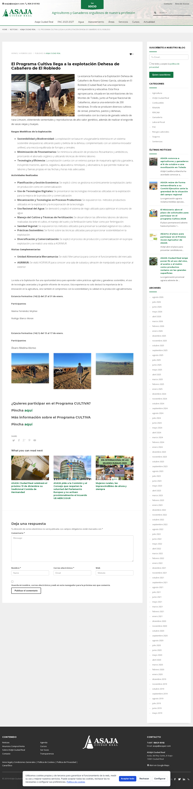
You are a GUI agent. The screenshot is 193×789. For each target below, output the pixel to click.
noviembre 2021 (159, 572)
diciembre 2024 (159, 393)
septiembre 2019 (160, 693)
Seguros (156, 136)
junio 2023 (156, 481)
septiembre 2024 (160, 408)
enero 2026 (157, 331)
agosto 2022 (157, 529)
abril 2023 (156, 490)
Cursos (43, 746)
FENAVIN (156, 107)
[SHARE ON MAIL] (34, 440)
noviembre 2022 (159, 514)
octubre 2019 (158, 688)
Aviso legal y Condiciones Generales (19, 762)
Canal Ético (7, 765)
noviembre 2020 (159, 626)
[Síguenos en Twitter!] (179, 779)
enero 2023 (157, 505)
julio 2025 (156, 360)
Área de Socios (182, 4)
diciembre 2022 (159, 510)
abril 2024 (156, 432)
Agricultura (157, 93)
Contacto (168, 4)
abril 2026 (156, 316)
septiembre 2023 (160, 466)
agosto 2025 (157, 355)
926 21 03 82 (33, 4)
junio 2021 (156, 597)
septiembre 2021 (160, 582)
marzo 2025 (157, 379)
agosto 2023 (157, 471)
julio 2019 (156, 703)
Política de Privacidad (66, 762)
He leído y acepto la (164, 65)
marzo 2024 (157, 437)
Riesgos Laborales (160, 131)
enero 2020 (157, 674)
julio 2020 (156, 645)
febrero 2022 (158, 558)
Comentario (18, 533)
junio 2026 (156, 306)
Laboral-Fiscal (158, 122)
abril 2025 (156, 374)
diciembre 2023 (159, 451)
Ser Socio (44, 749)
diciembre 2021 (159, 568)
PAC (154, 127)
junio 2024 (156, 422)
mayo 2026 (157, 311)
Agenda (43, 742)
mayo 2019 (157, 713)
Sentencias (157, 141)
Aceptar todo (127, 778)
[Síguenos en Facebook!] (175, 779)
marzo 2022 (157, 553)
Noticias (13, 29)
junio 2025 (156, 364)
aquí (28, 410)
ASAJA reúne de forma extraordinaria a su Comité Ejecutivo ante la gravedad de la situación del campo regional (174, 188)
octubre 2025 (158, 345)
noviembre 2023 (159, 456)
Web (98, 568)
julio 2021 (156, 592)
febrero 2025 (158, 384)
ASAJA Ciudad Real (28, 29)
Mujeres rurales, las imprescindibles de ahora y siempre (111, 486)
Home (4, 29)
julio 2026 (156, 302)
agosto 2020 (157, 640)
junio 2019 (156, 708)
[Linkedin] (184, 779)
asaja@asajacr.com (14, 4)
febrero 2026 (158, 326)
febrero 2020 (158, 669)
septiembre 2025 (160, 350)
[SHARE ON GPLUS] (24, 440)
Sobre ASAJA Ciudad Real (13, 749)
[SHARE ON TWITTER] (13, 440)
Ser (92, 5)
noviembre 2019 (159, 684)
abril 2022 (156, 548)
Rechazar (144, 778)
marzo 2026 (157, 321)
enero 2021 (157, 616)
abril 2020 (156, 659)
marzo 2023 (157, 495)
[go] (155, 13)
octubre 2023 (158, 461)
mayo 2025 (157, 369)
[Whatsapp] (188, 779)
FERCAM (156, 112)
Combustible (158, 102)
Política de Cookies (46, 762)
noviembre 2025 (159, 340)
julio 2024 (156, 418)
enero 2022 (157, 563)
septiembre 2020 (160, 635)
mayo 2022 (157, 543)
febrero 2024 (158, 442)
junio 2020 (156, 650)
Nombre (16, 568)
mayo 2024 (157, 427)
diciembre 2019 (159, 679)
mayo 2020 (157, 655)
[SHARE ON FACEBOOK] (19, 440)
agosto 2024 (157, 413)
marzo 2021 (157, 606)
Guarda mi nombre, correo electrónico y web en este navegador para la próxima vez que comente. (61, 585)
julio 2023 (156, 476)
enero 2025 (157, 389)
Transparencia (47, 753)
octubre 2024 (158, 403)
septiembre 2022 (160, 524)
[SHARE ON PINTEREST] (29, 440)
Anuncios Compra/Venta (13, 746)
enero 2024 (157, 447)
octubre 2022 (158, 519)
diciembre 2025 (159, 335)
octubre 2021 (158, 577)
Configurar (160, 778)
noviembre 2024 (159, 398)
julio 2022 (156, 534)
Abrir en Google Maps (159, 765)
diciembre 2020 (159, 621)
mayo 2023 (157, 485)
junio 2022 (156, 539)
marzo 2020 (157, 664)
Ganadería (157, 117)
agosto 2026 (157, 297)
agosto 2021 (157, 587)
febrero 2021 (158, 611)
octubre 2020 (158, 630)
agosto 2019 (157, 698)
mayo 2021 (157, 601)
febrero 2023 (158, 500)
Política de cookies (76, 782)
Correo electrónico (64, 568)
